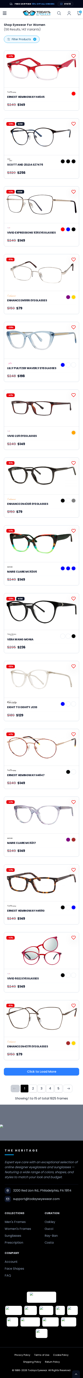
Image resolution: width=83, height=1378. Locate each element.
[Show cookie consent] (76, 1374)
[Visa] (60, 1310)
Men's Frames (15, 1222)
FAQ (8, 1275)
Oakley (50, 1222)
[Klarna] (12, 1322)
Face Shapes (14, 1268)
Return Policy (52, 1361)
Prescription (14, 1242)
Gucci (49, 1229)
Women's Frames (18, 1229)
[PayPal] (41, 1333)
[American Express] (50, 1322)
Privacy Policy (22, 1355)
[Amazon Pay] (46, 1310)
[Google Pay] (30, 1310)
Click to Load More (41, 1071)
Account (11, 1261)
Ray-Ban (51, 1235)
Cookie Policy (61, 1355)
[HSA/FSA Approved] (13, 1310)
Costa (49, 1242)
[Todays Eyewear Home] (37, 13)
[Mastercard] (30, 1322)
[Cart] (79, 13)
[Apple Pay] (72, 1310)
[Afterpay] (68, 1322)
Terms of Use (41, 1355)
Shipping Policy (32, 1361)
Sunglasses (13, 1235)
